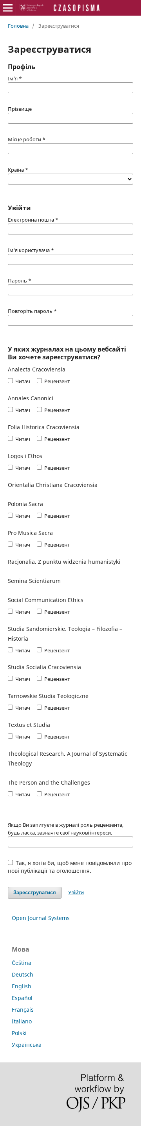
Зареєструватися (34, 892)
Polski (19, 1033)
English (21, 986)
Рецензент (56, 381)
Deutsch (22, 974)
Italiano (22, 1021)
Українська (27, 1044)
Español (22, 998)
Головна (18, 25)
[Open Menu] (8, 8)
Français (23, 1009)
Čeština (21, 962)
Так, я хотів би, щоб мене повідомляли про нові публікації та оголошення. (70, 866)
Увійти (76, 892)
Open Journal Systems (41, 918)
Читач (22, 381)
